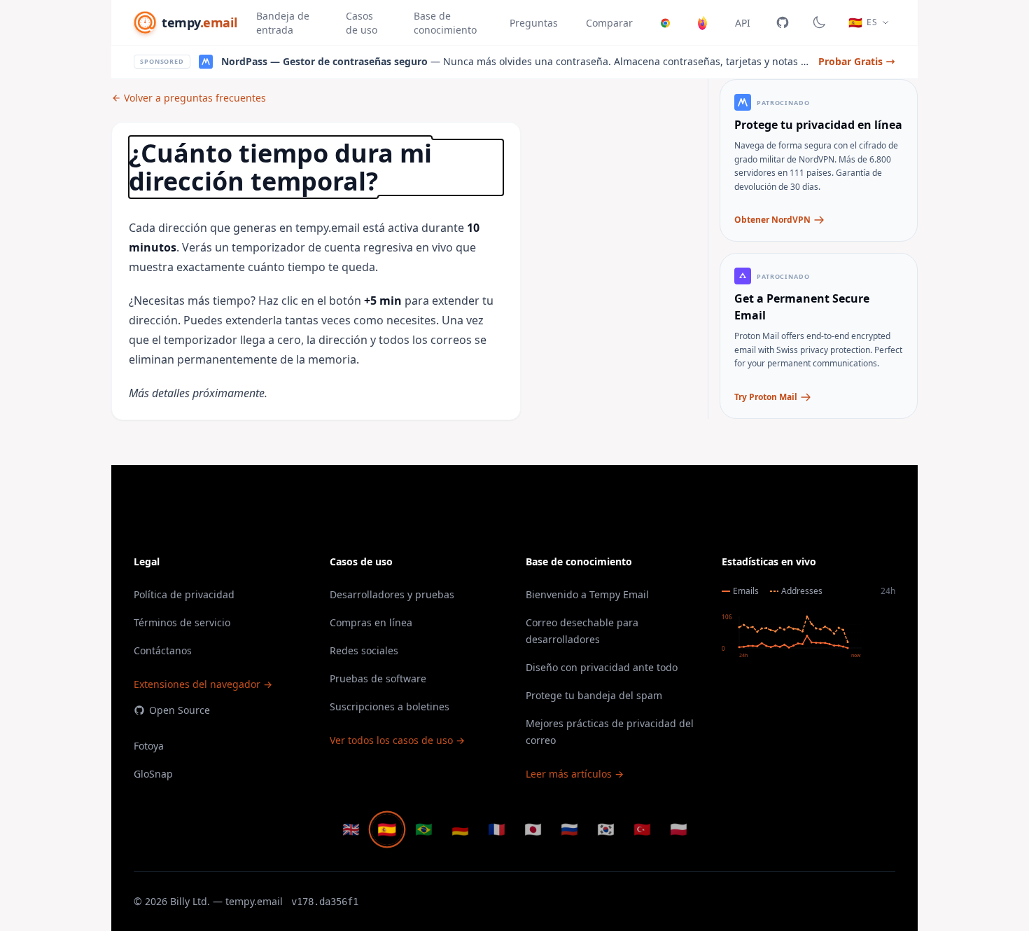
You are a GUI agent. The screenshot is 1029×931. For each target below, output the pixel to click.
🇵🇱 (678, 829)
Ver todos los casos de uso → (397, 740)
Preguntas (534, 22)
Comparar (609, 22)
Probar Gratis (850, 61)
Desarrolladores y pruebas (392, 594)
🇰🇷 (606, 829)
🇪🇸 (387, 829)
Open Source (179, 710)
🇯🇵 (533, 829)
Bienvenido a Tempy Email (587, 594)
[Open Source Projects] (782, 22)
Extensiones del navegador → (203, 684)
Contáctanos (163, 650)
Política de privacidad (184, 594)
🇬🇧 (351, 829)
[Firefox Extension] (702, 22)
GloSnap (153, 773)
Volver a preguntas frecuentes (195, 97)
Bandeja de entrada (282, 22)
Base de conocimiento (445, 22)
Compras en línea (371, 622)
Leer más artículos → (575, 773)
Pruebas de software (378, 678)
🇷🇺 (569, 829)
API (742, 22)
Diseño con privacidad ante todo (602, 667)
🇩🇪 (460, 829)
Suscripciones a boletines (389, 706)
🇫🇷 (496, 829)
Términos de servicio (182, 622)
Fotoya (149, 745)
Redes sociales (364, 650)
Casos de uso (361, 22)
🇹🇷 (642, 829)
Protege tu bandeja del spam (594, 695)
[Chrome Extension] (665, 22)
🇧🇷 (424, 829)
